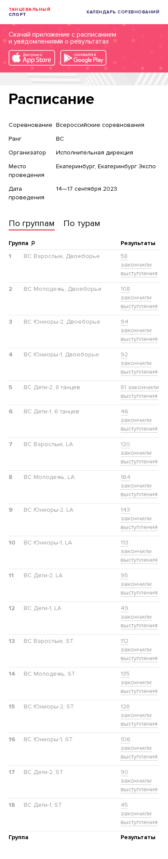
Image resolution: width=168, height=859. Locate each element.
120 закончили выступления (139, 453)
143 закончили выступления (139, 518)
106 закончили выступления (139, 748)
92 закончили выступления (139, 363)
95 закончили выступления (139, 584)
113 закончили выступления (139, 551)
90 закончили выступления (139, 780)
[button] (32, 224)
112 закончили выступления (139, 649)
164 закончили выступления (139, 485)
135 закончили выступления (139, 682)
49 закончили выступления (139, 616)
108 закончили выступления (139, 297)
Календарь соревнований (123, 12)
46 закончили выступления (139, 420)
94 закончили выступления (139, 330)
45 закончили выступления (139, 813)
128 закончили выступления (139, 715)
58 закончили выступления (139, 264)
